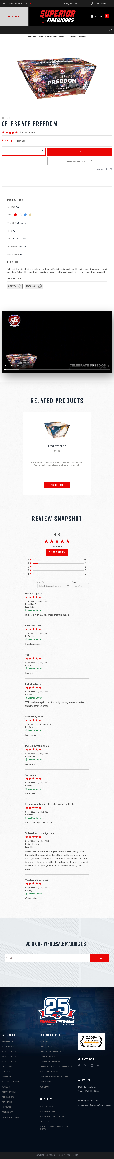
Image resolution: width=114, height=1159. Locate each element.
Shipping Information (50, 1062)
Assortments (8, 1046)
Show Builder (46, 1106)
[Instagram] (92, 1066)
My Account (46, 1041)
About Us (44, 1087)
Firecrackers (8, 1097)
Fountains (7, 1102)
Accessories (7, 1112)
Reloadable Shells (10, 1082)
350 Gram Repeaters (11, 1057)
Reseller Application (49, 1072)
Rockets (6, 1087)
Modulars (6, 1072)
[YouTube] (98, 1066)
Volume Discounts (48, 1057)
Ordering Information (50, 1052)
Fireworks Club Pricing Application (56, 1067)
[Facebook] (79, 1066)
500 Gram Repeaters (11, 1052)
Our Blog (44, 1121)
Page (74, 582)
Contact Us (45, 1082)
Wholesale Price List (49, 1111)
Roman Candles (9, 1092)
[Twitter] (85, 1066)
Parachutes (7, 1077)
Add (79, 152)
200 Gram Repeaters (11, 1062)
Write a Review (57, 552)
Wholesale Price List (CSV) (52, 1116)
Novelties (6, 1107)
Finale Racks (8, 1067)
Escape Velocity (57, 446)
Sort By (40, 582)
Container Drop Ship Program (54, 1077)
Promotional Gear (11, 1117)
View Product (57, 485)
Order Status (46, 1046)
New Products (8, 1041)
